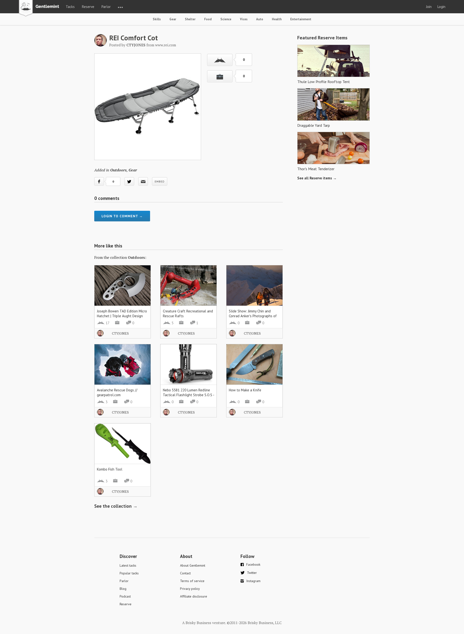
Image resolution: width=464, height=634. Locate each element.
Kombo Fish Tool (109, 469)
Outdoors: (137, 257)
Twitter (252, 572)
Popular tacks (129, 573)
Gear (172, 19)
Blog (123, 588)
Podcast (125, 596)
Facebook (253, 564)
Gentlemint (40, 8)
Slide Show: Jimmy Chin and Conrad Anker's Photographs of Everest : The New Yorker (253, 316)
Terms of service (192, 581)
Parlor (106, 6)
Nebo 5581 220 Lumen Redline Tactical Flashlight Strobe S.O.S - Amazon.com (188, 395)
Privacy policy (190, 588)
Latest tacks (128, 565)
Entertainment (300, 19)
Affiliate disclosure (193, 596)
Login (441, 6)
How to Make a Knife (245, 390)
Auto (259, 19)
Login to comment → (122, 216)
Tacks (70, 6)
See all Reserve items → (317, 178)
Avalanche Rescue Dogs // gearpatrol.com (117, 392)
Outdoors (118, 170)
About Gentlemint (192, 565)
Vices (243, 19)
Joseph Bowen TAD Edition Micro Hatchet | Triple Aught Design (122, 313)
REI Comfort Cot (133, 37)
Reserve (88, 6)
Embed (160, 181)
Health (277, 19)
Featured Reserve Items (322, 38)
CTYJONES (120, 333)
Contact (185, 573)
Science (225, 19)
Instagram (253, 581)
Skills (157, 19)
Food (208, 19)
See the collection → (116, 506)
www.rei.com (165, 44)
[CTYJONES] (100, 45)
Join (429, 6)
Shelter (190, 19)
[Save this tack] (219, 76)
